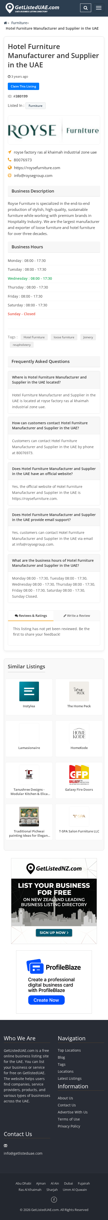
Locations (66, 1071)
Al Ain (55, 1183)
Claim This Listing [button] (23, 86)
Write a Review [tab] (78, 615)
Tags (62, 1064)
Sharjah (52, 1189)
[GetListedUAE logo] (32, 8)
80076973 (23, 159)
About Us (65, 1098)
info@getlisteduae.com (23, 1153)
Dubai (68, 1183)
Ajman (41, 1183)
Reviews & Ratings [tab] (32, 615)
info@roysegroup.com (33, 175)
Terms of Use (69, 1119)
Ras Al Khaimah (30, 1189)
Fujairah (84, 1183)
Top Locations (69, 1050)
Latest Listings (70, 1078)
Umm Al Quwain (75, 1189)
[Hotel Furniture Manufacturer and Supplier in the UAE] (54, 129)
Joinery (88, 337)
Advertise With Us (73, 1112)
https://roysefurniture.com (37, 167)
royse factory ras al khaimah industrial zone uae (55, 152)
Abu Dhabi (23, 1183)
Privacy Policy (69, 1126)
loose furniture (64, 337)
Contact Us (67, 1105)
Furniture (19, 22)
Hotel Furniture (34, 337)
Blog (61, 1057)
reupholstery (22, 345)
